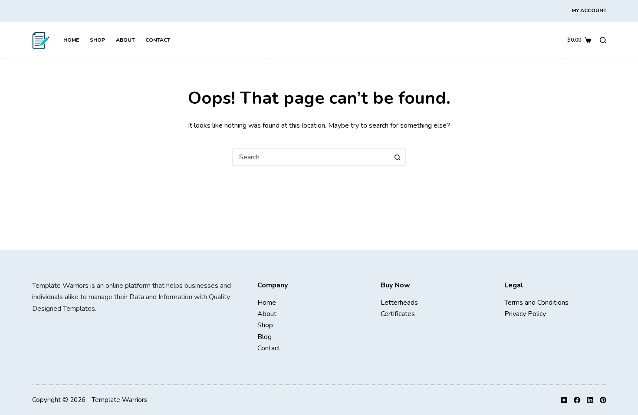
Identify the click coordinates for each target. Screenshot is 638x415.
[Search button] (397, 157)
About (125, 39)
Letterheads (399, 302)
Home (71, 39)
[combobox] (311, 157)
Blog (264, 337)
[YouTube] (564, 400)
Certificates (398, 314)
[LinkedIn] (590, 400)
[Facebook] (577, 400)
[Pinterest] (603, 400)
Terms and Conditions (536, 302)
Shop (97, 39)
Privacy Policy (525, 314)
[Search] (603, 40)
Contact (157, 39)
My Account (589, 10)
